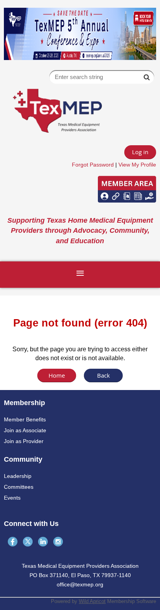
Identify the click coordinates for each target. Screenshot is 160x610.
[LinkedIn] (43, 541)
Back (103, 375)
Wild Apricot (92, 601)
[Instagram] (58, 541)
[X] (28, 541)
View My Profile (137, 165)
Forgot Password (93, 165)
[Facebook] (12, 541)
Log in (140, 152)
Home (57, 375)
